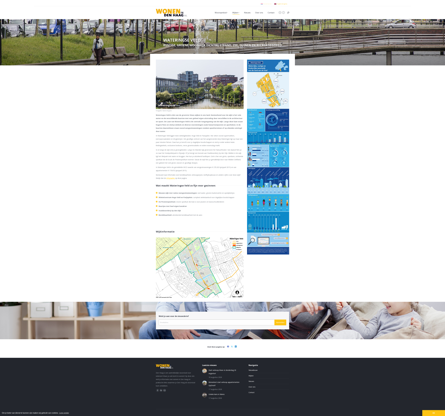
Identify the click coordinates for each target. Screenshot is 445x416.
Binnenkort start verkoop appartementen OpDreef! (224, 384)
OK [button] (433, 413)
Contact (251, 392)
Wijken (251, 376)
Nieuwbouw (253, 370)
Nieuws (251, 381)
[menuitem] (266, 3)
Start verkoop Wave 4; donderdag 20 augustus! (222, 371)
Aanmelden (280, 322)
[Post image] (204, 371)
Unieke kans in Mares (217, 394)
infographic (170, 178)
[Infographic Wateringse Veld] (268, 95)
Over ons (252, 387)
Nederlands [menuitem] (267, 4)
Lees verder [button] (64, 413)
